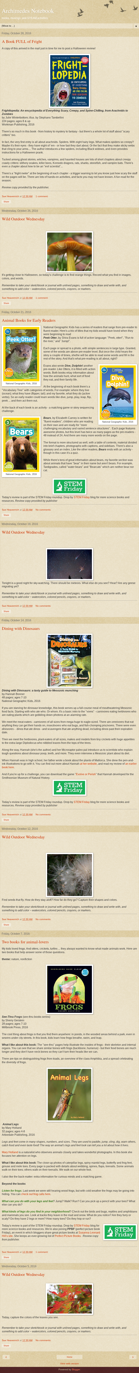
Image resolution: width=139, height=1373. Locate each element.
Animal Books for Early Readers (29, 320)
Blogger (76, 1369)
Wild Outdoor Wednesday (23, 219)
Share (6, 202)
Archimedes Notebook (28, 11)
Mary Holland (10, 1152)
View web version (69, 1363)
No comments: (43, 509)
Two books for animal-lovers (25, 941)
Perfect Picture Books (68, 1236)
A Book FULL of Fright (22, 41)
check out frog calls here (35, 1194)
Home (69, 1357)
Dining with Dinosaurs (21, 628)
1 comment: (42, 196)
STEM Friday (82, 497)
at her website (88, 763)
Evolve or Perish (86, 774)
